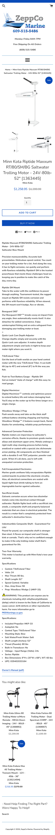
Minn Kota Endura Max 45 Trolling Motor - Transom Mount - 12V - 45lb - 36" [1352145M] (13, 773)
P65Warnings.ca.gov (12, 612)
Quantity (27, 198)
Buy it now (27, 223)
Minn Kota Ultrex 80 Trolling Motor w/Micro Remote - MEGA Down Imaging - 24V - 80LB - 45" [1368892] (13, 720)
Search (5, 814)
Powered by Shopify (41, 829)
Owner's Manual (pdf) (13, 670)
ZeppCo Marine (27, 829)
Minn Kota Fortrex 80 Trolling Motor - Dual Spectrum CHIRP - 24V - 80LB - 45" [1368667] (41, 720)
